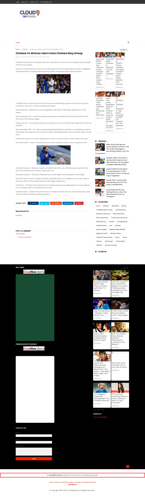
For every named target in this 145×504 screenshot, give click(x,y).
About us (58, 482)
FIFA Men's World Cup (103, 214)
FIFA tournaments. (102, 218)
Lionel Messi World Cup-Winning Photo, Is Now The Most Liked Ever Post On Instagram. (116, 193)
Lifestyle (118, 225)
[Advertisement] (90, 22)
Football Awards (122, 221)
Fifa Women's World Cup (119, 218)
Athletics (106, 206)
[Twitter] (128, 1)
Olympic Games (115, 233)
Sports (117, 237)
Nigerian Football (101, 233)
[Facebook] (120, 1)
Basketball (115, 206)
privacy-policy (68, 482)
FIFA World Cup (101, 221)
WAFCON (99, 245)
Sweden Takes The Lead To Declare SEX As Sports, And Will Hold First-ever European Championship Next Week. (117, 161)
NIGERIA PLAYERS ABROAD (117, 229)
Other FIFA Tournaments (104, 237)
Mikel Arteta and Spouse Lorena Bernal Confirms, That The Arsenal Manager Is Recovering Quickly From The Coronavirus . (112, 148)
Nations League (101, 229)
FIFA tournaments (119, 214)
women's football (111, 245)
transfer (99, 241)
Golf (110, 225)
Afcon (98, 206)
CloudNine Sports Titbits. (104, 210)
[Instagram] (124, 1)
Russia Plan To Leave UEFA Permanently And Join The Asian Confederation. (116, 182)
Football (24, 49)
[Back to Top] (127, 466)
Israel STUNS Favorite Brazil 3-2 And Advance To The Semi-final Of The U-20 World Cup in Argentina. (117, 172)
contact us (79, 482)
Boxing (124, 206)
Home (18, 2)
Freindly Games (101, 225)
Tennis (124, 237)
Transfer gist (109, 241)
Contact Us (34, 2)
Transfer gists (120, 241)
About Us (24, 2)
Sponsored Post (46, 2)
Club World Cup (121, 210)
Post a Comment (24, 237)
